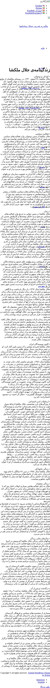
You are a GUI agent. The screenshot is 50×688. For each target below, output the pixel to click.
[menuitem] (22, 6)
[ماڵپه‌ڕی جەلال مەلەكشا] (34, 26)
